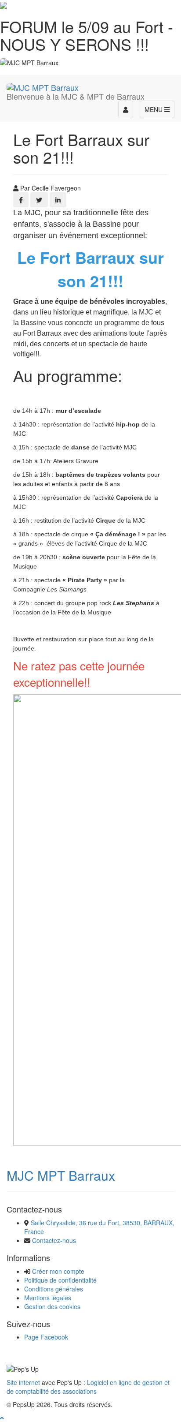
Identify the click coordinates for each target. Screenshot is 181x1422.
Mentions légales (47, 1297)
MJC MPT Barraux (61, 1175)
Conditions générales (53, 1288)
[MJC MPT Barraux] (43, 86)
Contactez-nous (54, 1240)
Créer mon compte (58, 1271)
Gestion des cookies (52, 1306)
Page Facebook (46, 1336)
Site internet (23, 1382)
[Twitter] (39, 199)
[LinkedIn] (58, 199)
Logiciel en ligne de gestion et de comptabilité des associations (88, 1387)
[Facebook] (21, 199)
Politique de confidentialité (60, 1280)
